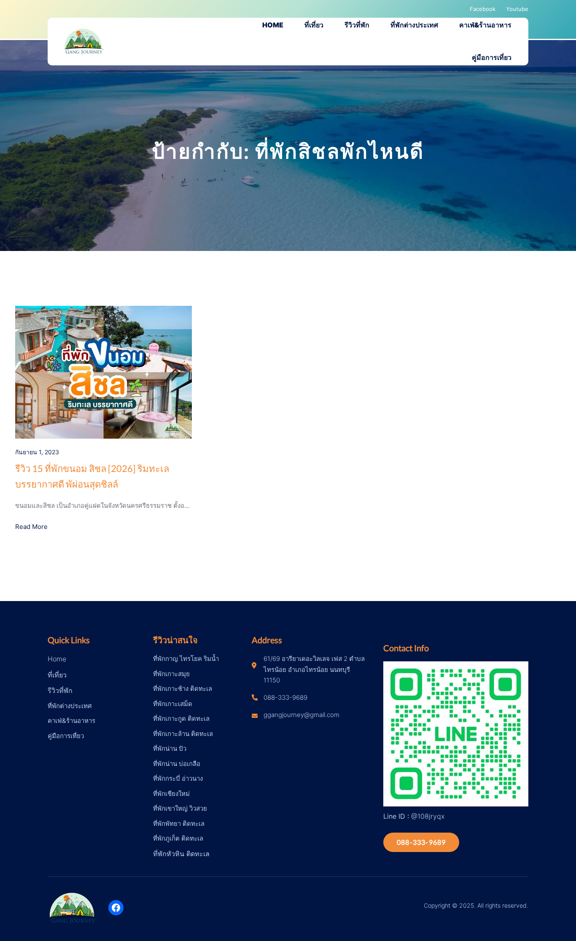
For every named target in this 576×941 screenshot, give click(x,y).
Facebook (482, 8)
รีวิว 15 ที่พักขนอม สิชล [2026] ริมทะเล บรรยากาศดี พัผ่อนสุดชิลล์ (92, 476)
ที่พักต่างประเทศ (70, 706)
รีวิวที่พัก (60, 690)
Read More (31, 527)
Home (57, 659)
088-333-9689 (421, 842)
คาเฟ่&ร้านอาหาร (71, 721)
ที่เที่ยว (57, 675)
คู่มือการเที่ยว (66, 736)
